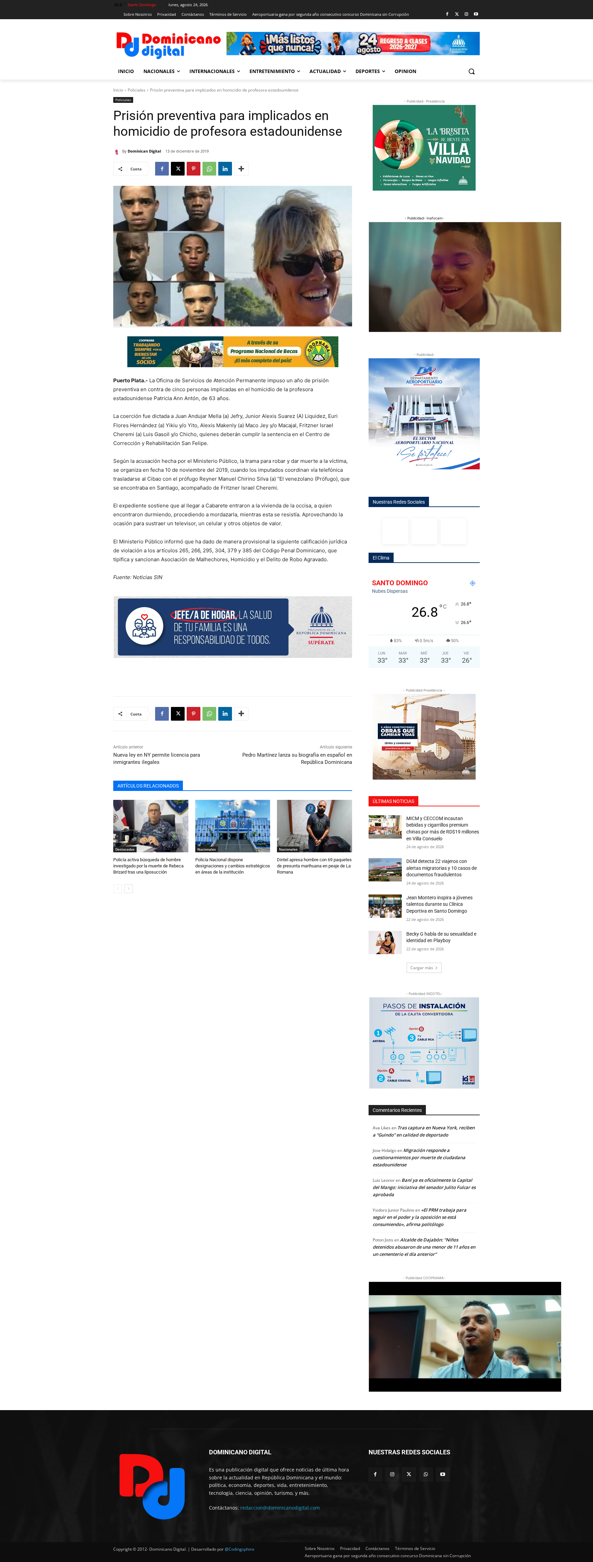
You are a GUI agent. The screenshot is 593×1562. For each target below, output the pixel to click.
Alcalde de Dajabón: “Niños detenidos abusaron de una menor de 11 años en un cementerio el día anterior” (424, 1247)
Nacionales (206, 849)
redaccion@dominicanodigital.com (280, 1507)
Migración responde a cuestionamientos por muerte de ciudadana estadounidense (419, 1157)
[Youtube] (476, 15)
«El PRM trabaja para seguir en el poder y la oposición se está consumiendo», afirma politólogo (419, 1217)
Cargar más (421, 968)
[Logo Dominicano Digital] (168, 44)
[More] (241, 169)
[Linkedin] (225, 169)
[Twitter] (457, 15)
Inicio (118, 90)
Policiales (137, 90)
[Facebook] (447, 15)
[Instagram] (466, 15)
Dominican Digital (144, 151)
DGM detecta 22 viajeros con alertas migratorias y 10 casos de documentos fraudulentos (441, 867)
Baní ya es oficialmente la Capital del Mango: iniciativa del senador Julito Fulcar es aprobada (424, 1187)
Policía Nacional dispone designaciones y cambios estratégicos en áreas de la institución (232, 866)
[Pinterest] (193, 169)
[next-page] (128, 888)
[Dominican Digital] (117, 151)
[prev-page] (117, 888)
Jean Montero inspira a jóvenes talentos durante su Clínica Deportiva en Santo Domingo (439, 904)
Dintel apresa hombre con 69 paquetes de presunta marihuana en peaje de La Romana (314, 866)
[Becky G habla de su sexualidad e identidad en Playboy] (385, 942)
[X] (178, 169)
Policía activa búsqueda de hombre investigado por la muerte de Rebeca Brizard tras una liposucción (148, 866)
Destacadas (125, 849)
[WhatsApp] (209, 169)
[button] (471, 71)
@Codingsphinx (239, 1549)
